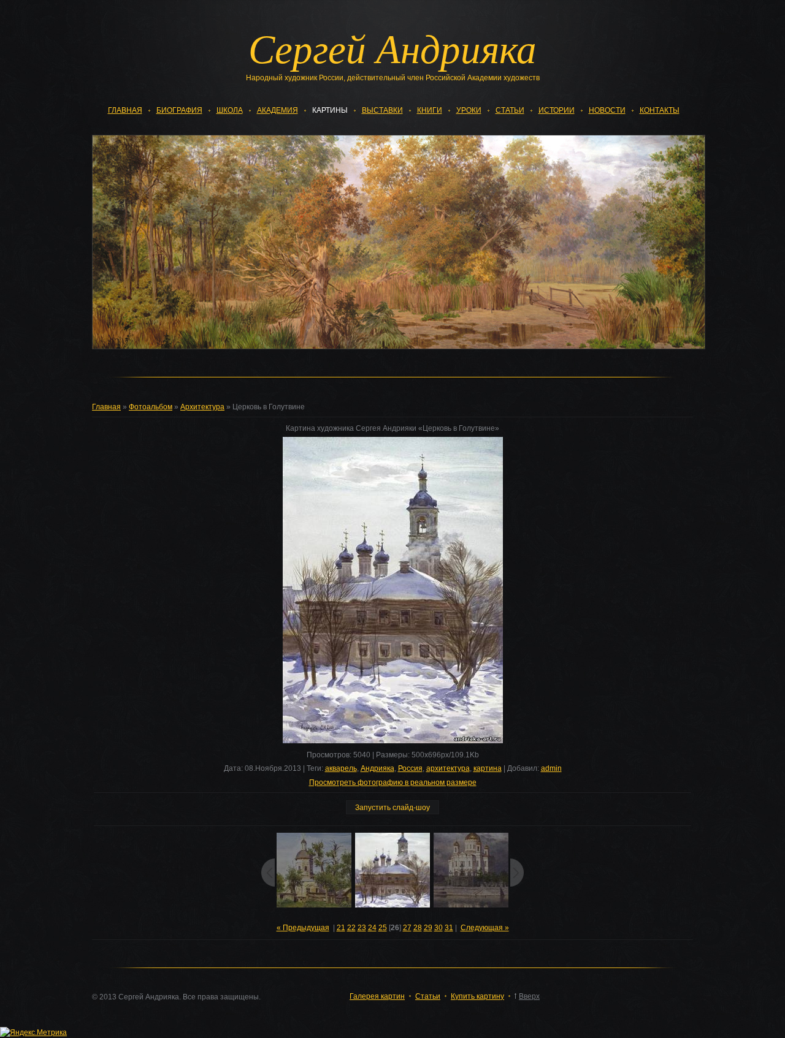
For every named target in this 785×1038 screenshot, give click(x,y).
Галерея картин (377, 996)
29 (428, 927)
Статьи (427, 996)
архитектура (448, 768)
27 (407, 927)
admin (551, 768)
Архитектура (202, 407)
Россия (410, 768)
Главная (106, 407)
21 (341, 927)
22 (351, 927)
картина (487, 768)
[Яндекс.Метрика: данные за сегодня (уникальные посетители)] (33, 1032)
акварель (341, 768)
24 (372, 927)
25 (382, 927)
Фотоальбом (150, 407)
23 (362, 927)
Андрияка (377, 768)
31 (449, 927)
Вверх (529, 996)
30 (438, 927)
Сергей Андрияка (392, 47)
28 (417, 927)
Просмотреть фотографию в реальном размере (393, 782)
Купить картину (477, 996)
